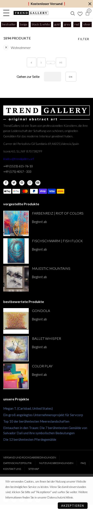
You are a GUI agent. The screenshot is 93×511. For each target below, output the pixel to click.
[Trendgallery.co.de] (31, 13)
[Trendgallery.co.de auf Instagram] (29, 182)
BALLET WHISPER (46, 338)
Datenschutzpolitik (17, 463)
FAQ (83, 463)
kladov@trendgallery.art (18, 159)
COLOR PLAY (42, 366)
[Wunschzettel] (80, 13)
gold (57, 24)
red (76, 24)
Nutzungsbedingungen (56, 463)
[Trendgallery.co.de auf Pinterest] (21, 182)
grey (67, 24)
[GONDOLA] (16, 321)
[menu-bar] (7, 13)
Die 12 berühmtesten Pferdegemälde (29, 439)
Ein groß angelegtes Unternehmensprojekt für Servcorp (43, 415)
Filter (83, 39)
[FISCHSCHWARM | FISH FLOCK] (16, 251)
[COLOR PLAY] (16, 376)
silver (87, 24)
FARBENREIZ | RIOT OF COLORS (57, 213)
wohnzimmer (21, 47)
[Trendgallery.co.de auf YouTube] (37, 182)
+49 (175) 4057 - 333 (17, 171)
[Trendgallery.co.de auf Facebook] (5, 182)
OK (71, 76)
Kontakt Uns (12, 468)
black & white (41, 24)
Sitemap (33, 468)
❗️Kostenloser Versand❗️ (47, 4)
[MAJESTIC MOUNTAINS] (16, 278)
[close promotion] (90, 4)
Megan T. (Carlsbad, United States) (28, 408)
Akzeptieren (72, 505)
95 (61, 62)
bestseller (9, 24)
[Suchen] (72, 13)
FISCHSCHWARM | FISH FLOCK (57, 241)
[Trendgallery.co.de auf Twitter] (13, 182)
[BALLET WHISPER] (16, 348)
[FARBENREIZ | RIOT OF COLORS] (16, 223)
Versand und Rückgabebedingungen (29, 457)
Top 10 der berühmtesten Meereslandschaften (36, 421)
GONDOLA (41, 311)
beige (23, 24)
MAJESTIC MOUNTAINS (51, 268)
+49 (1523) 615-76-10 (18, 166)
